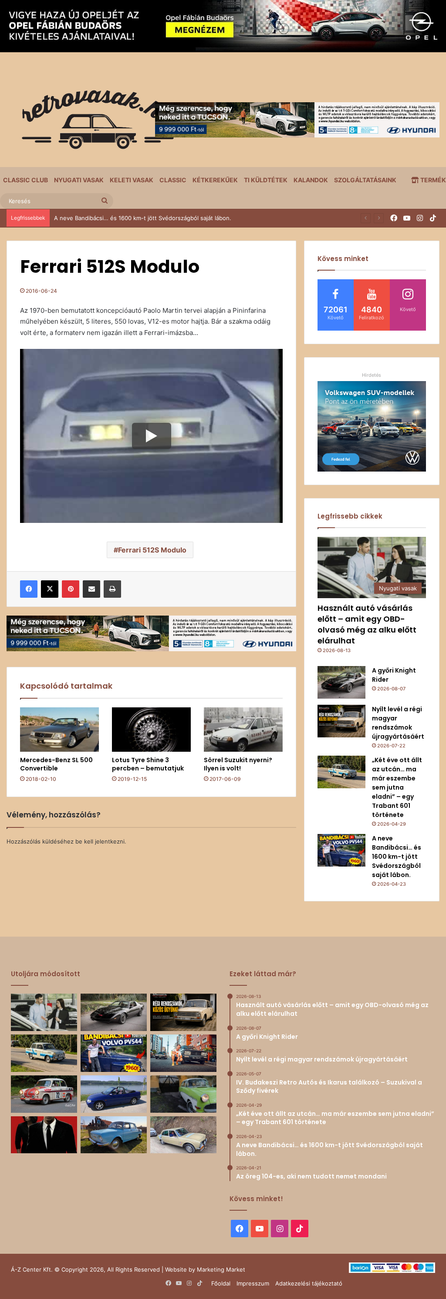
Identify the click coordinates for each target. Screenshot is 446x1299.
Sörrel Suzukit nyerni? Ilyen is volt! (238, 764)
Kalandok (311, 180)
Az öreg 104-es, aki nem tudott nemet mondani (118, 217)
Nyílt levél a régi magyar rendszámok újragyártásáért (398, 723)
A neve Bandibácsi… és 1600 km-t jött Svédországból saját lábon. (396, 856)
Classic (172, 180)
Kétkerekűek (215, 180)
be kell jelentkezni (100, 841)
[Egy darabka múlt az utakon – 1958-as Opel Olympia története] (183, 1094)
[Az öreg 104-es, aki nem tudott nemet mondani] (183, 1053)
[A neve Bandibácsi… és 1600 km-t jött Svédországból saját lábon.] (341, 850)
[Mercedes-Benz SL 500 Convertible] (59, 729)
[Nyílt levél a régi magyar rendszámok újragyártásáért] (341, 721)
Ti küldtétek (265, 180)
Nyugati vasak (79, 180)
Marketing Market (221, 1269)
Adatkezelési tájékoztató (308, 1283)
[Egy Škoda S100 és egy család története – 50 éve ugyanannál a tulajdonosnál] (114, 1135)
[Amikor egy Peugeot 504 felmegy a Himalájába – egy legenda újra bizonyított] (183, 1135)
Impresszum (253, 1283)
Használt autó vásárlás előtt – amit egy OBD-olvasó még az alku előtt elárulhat (367, 624)
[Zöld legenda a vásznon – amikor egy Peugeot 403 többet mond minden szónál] (44, 1135)
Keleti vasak (131, 180)
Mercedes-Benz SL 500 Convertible (56, 764)
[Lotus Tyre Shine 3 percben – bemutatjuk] (151, 729)
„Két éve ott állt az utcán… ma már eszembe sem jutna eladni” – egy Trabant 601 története (397, 787)
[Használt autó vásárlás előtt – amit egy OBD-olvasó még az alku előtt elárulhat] (44, 1012)
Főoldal (220, 1283)
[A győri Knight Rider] (341, 682)
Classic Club (25, 180)
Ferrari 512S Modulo (152, 550)
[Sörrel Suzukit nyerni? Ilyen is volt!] (243, 729)
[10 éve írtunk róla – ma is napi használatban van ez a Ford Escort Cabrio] (114, 1094)
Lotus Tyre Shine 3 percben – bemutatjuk (148, 764)
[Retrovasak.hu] (94, 122)
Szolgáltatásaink (365, 180)
